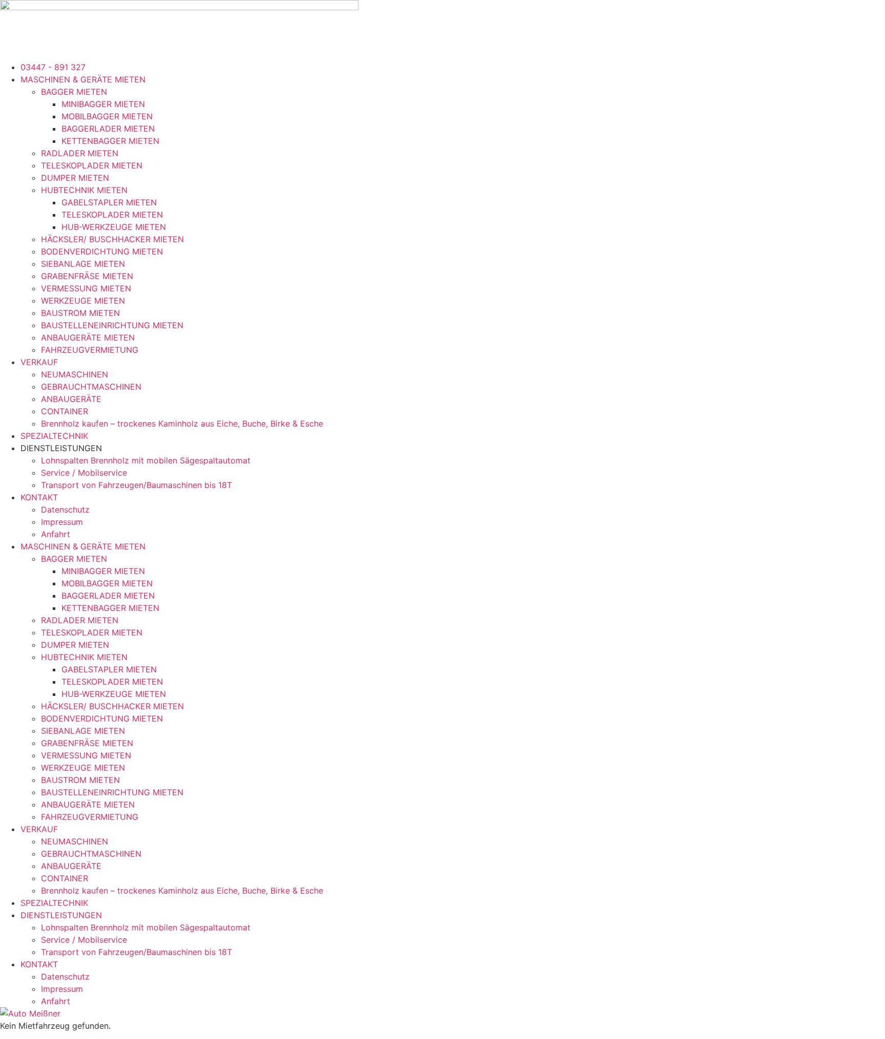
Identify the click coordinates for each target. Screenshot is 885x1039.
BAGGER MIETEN (74, 92)
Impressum (62, 522)
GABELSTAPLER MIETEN (109, 202)
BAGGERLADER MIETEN (108, 128)
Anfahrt (55, 534)
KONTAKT (39, 497)
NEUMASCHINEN (74, 374)
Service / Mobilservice (84, 473)
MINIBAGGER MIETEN (103, 104)
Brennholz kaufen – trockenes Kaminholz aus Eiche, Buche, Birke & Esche (182, 423)
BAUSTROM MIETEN (80, 313)
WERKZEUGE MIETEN (83, 300)
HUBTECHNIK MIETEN (84, 190)
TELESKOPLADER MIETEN (91, 165)
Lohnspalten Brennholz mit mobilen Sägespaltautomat (145, 460)
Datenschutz (65, 509)
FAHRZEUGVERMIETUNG (89, 350)
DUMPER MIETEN (75, 178)
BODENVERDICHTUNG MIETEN (102, 251)
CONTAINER (64, 411)
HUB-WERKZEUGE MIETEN (113, 227)
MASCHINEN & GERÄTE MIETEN (82, 79)
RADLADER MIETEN (79, 153)
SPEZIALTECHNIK (54, 436)
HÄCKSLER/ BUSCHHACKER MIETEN (112, 239)
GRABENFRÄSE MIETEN (87, 276)
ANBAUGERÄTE (71, 399)
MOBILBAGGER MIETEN (107, 116)
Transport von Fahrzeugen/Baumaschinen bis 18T (136, 485)
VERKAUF (39, 362)
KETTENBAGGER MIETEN (110, 141)
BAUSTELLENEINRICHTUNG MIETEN (112, 325)
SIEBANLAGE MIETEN (83, 264)
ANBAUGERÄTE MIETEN (88, 337)
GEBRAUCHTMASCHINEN (91, 386)
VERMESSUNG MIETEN (86, 288)
